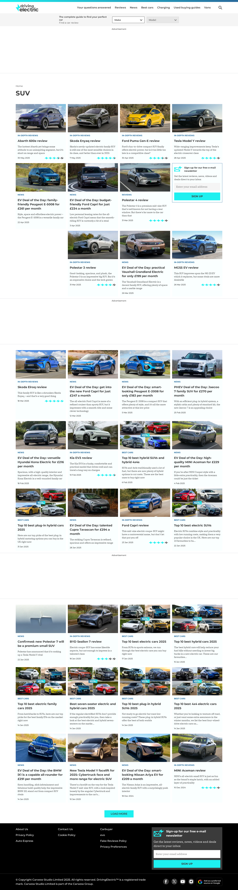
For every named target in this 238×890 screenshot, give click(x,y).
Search (220, 8)
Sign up (197, 196)
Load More (119, 813)
